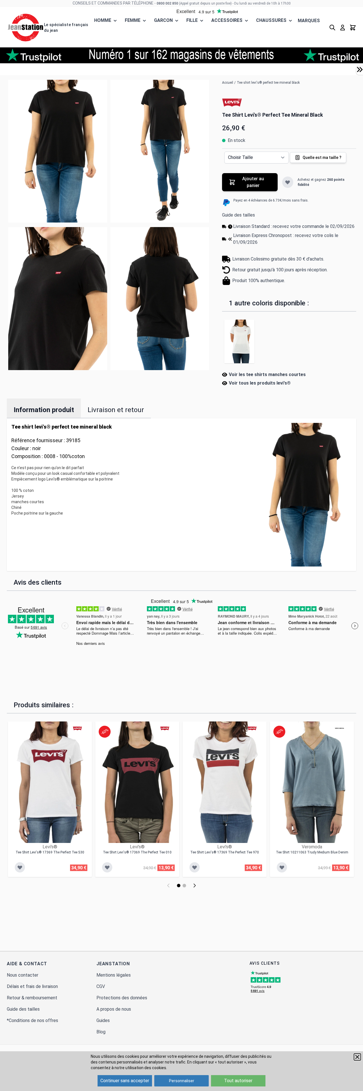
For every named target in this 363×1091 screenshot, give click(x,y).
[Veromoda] (339, 728)
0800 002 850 (167, 3)
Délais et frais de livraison (32, 986)
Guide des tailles (238, 215)
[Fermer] (357, 1057)
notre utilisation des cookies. (141, 1067)
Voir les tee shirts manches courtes (267, 374)
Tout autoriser (238, 1080)
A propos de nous (113, 1009)
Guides (103, 1020)
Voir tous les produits (260, 383)
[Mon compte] (342, 27)
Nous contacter (22, 975)
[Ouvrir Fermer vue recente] (359, 69)
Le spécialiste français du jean (66, 27)
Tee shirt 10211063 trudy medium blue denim (312, 852)
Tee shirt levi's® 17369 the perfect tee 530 (50, 852)
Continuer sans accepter (124, 1080)
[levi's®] (232, 102)
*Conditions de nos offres (32, 1020)
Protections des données (121, 997)
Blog (100, 1032)
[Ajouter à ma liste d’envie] (287, 182)
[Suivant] (194, 885)
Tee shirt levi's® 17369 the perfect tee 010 (137, 852)
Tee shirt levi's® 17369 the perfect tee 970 (224, 852)
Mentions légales (113, 975)
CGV (100, 986)
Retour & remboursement (32, 997)
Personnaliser (181, 1081)
